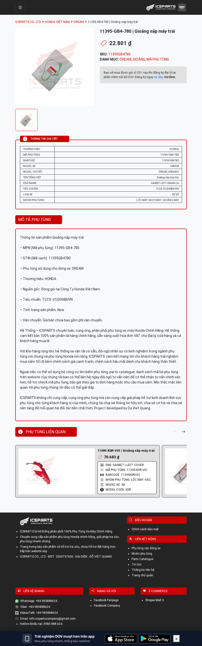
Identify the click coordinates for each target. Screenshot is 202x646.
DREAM (125, 59)
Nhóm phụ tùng (142, 553)
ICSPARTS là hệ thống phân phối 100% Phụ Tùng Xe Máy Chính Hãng (66, 531)
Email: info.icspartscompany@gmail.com (48, 618)
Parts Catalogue (142, 559)
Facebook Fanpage (106, 600)
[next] (183, 432)
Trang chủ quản (142, 575)
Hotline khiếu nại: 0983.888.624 (41, 624)
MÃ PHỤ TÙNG (158, 59)
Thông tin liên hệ (143, 570)
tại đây (158, 77)
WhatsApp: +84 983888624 (38, 601)
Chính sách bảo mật (145, 529)
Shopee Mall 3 (154, 600)
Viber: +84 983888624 (35, 607)
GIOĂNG (139, 59)
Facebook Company (107, 605)
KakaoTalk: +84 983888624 (39, 612)
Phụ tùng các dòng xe (146, 548)
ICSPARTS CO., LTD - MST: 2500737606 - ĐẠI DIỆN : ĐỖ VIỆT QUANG (66, 556)
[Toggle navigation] (20, 7)
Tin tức (136, 564)
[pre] (175, 432)
